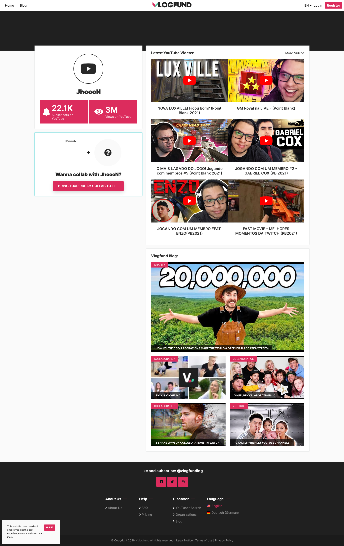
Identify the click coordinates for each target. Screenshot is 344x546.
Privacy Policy (224, 540)
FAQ (145, 508)
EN (307, 5)
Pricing (147, 515)
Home (9, 5)
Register (333, 5)
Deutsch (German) (224, 513)
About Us (113, 499)
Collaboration (165, 358)
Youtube (239, 406)
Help (143, 499)
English (216, 506)
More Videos (294, 53)
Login (318, 5)
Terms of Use (203, 540)
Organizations (186, 515)
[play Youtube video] (189, 80)
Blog (23, 5)
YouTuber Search (188, 508)
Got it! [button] (49, 527)
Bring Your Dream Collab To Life (88, 186)
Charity (159, 264)
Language (215, 499)
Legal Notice (184, 540)
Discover (181, 499)
